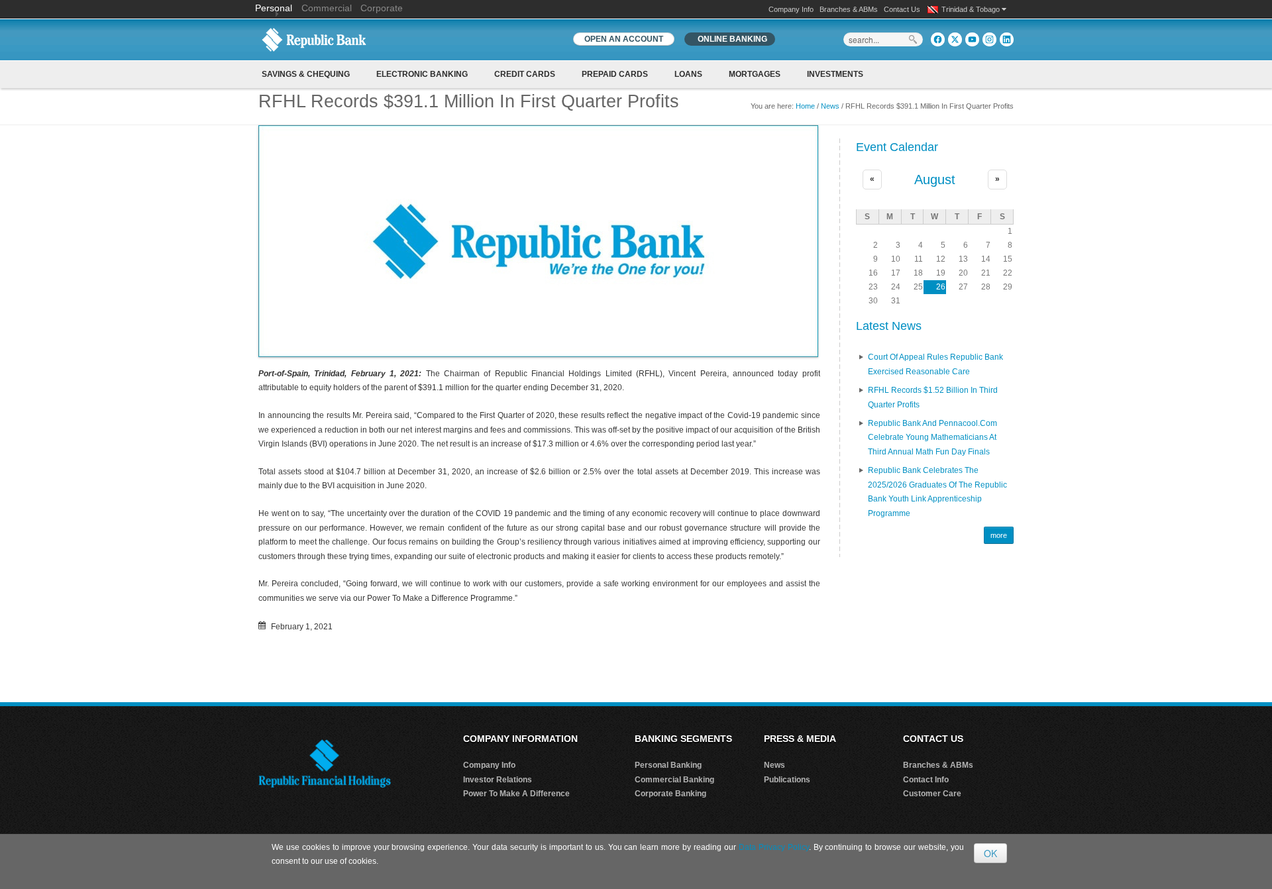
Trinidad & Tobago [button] (971, 9)
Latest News (889, 326)
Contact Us (902, 9)
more (998, 535)
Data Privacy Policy (774, 847)
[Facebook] (938, 39)
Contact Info (926, 779)
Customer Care (932, 793)
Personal (275, 8)
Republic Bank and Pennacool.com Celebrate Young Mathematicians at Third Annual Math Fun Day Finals (932, 437)
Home (805, 106)
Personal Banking (668, 765)
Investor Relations (497, 779)
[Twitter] (955, 39)
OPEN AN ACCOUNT (623, 39)
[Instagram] (989, 39)
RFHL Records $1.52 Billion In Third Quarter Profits (933, 397)
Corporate (381, 8)
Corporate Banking (670, 793)
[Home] (314, 39)
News (830, 106)
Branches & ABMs (849, 9)
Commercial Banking (674, 779)
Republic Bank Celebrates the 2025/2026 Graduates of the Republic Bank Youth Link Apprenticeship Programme (937, 492)
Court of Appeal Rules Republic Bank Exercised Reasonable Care (935, 364)
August (934, 179)
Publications (787, 779)
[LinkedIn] (1007, 39)
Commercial (326, 8)
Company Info (791, 9)
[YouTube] (972, 39)
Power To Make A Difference (516, 793)
